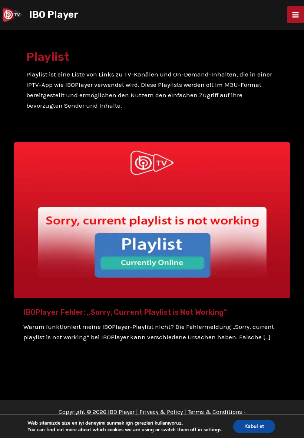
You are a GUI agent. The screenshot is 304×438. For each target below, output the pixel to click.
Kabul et (254, 426)
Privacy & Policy (161, 411)
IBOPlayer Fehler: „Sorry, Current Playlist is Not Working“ (125, 312)
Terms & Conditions (215, 411)
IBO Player (53, 14)
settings (212, 429)
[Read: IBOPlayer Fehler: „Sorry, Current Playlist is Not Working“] (152, 219)
